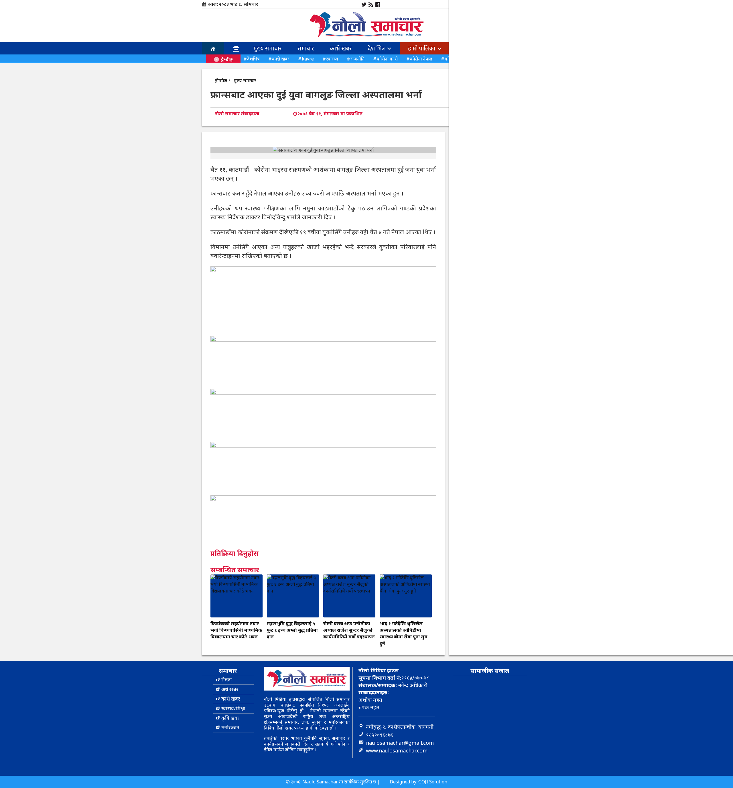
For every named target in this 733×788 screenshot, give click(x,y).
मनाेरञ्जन (230, 727)
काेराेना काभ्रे (387, 59)
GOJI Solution (432, 782)
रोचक (226, 679)
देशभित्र (253, 59)
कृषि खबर (230, 718)
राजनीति (357, 59)
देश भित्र (377, 48)
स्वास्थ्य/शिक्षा (233, 708)
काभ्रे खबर (341, 48)
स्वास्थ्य (332, 59)
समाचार (305, 48)
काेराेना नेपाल (421, 59)
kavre (308, 59)
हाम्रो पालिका (422, 48)
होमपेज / (222, 80)
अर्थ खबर (229, 689)
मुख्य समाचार (267, 48)
